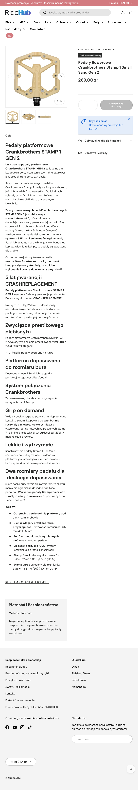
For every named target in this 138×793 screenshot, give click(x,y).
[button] (130, 12)
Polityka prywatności (18, 680)
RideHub (17, 778)
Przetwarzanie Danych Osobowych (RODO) (31, 707)
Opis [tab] (8, 135)
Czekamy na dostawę (116, 105)
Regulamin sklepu (16, 666)
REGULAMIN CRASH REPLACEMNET (27, 582)
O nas (75, 666)
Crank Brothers (86, 49)
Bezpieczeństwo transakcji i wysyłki (27, 673)
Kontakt (10, 693)
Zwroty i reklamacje (17, 687)
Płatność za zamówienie (19, 700)
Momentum (37, 29)
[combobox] (75, 12)
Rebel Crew (79, 680)
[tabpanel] (36, 366)
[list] (36, 76)
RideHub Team (81, 673)
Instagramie (71, 3)
